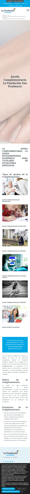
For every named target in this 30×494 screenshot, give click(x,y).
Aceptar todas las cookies (8, 488)
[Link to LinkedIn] (8, 461)
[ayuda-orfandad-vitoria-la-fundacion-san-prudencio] (15, 289)
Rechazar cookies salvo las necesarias (11, 491)
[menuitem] (9, 1)
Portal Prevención (8, 3)
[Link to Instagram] (10, 461)
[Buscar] (23, 10)
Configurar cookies (21, 488)
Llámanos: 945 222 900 (15, 6)
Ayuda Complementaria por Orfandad (14, 302)
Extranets (17, 3)
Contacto (9, 1)
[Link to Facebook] (3, 461)
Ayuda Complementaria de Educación (14, 226)
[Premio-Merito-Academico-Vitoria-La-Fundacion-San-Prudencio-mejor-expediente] (15, 314)
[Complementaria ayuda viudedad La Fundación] (15, 237)
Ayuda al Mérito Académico (11, 327)
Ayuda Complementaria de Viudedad (14, 251)
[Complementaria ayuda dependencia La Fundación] (15, 186)
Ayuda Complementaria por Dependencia (11, 200)
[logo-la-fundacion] (12, 10)
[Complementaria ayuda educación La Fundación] (15, 213)
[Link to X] (6, 461)
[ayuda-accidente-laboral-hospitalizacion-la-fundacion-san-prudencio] (15, 262)
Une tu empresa (18, 1)
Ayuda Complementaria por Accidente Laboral (14, 276)
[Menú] (27, 10)
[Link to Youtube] (12, 461)
